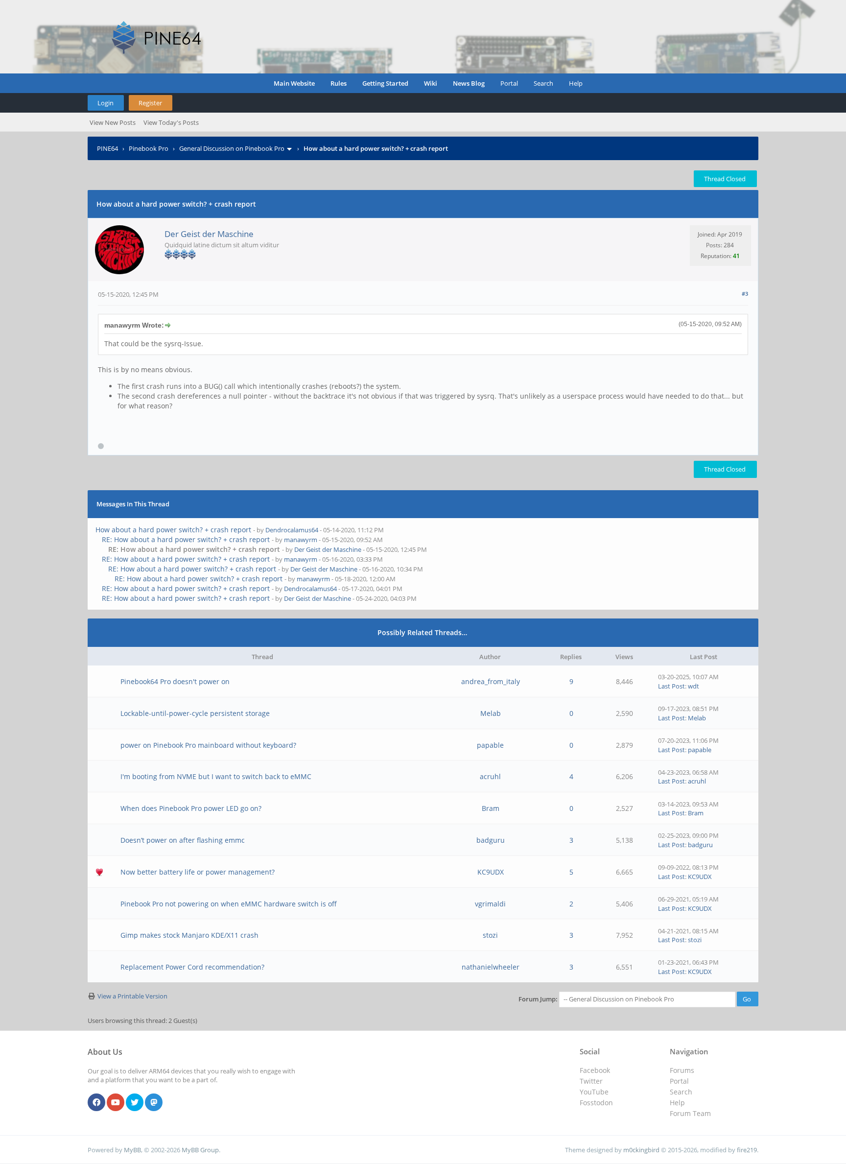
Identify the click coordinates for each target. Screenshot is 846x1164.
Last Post (671, 686)
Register (150, 102)
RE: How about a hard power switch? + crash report (186, 539)
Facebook (595, 1070)
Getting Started (385, 83)
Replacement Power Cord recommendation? (192, 967)
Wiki (430, 83)
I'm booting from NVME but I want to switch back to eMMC (215, 776)
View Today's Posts (171, 122)
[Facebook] (96, 1102)
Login (105, 102)
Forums (682, 1070)
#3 (745, 293)
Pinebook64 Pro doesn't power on (175, 681)
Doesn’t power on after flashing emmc (182, 840)
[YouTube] (115, 1102)
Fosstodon (596, 1102)
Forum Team (690, 1113)
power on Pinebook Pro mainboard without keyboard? (208, 745)
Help (576, 83)
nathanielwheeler (490, 967)
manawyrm (300, 539)
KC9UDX (490, 872)
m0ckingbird (641, 1149)
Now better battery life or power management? (197, 872)
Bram (490, 808)
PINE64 (107, 148)
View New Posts (113, 122)
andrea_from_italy (490, 681)
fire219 (747, 1149)
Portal (509, 83)
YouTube (594, 1091)
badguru (490, 840)
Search (543, 83)
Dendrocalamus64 (291, 529)
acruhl (490, 776)
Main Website (294, 83)
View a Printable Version (132, 996)
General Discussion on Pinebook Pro (231, 148)
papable (490, 745)
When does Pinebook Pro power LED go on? (190, 808)
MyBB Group (200, 1149)
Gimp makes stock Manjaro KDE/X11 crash (189, 935)
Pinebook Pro (148, 148)
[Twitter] (134, 1102)
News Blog (469, 83)
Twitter (591, 1081)
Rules (338, 83)
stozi (490, 935)
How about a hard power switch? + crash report (173, 529)
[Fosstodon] (154, 1102)
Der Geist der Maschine (209, 233)
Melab (490, 713)
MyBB (132, 1149)
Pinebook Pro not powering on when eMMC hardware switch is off (228, 903)
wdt (693, 686)
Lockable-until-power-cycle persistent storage (195, 713)
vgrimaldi (490, 903)
